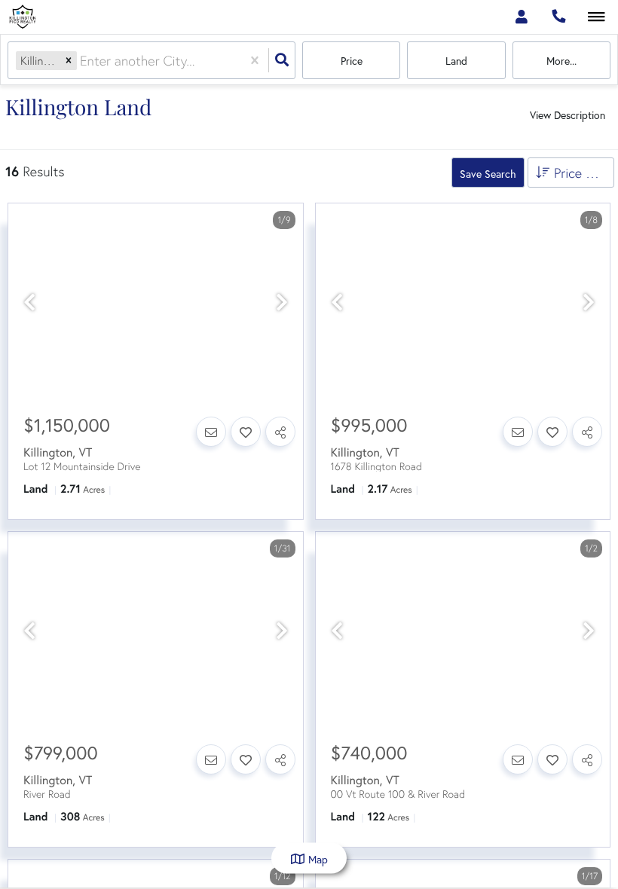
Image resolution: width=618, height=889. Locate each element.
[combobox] (82, 60)
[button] (68, 60)
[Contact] (211, 432)
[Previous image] (29, 302)
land (456, 60)
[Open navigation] (596, 18)
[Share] (280, 432)
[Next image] (282, 302)
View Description (567, 115)
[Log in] (521, 17)
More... (561, 60)
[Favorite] (246, 432)
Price (352, 60)
